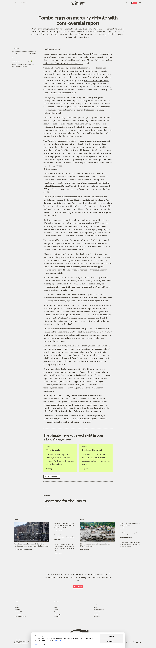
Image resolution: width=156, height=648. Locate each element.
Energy (16, 605)
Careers (56, 611)
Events (95, 607)
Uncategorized (57, 506)
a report (58, 395)
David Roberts (47, 506)
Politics (16, 607)
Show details (39, 644)
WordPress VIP (27, 641)
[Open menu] (140, 3)
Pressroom (57, 616)
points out (96, 80)
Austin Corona (58, 530)
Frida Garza (123, 549)
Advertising (97, 611)
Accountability (18, 611)
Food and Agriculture (20, 616)
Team (55, 607)
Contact (56, 609)
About (55, 605)
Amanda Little (15, 48)
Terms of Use (17, 643)
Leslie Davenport (124, 528)
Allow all (111, 636)
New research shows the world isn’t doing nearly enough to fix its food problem (130, 544)
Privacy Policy (25, 643)
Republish (96, 614)
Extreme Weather (19, 614)
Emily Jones (57, 539)
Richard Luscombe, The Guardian (23, 549)
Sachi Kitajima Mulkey (126, 537)
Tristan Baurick (58, 553)
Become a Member (99, 609)
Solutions (17, 609)
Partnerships (57, 614)
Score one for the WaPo (64, 500)
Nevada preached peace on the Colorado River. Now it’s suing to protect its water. (64, 525)
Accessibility (97, 616)
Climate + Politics (31, 57)
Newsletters (97, 605)
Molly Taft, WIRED (85, 549)
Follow (128, 2)
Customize (110, 641)
